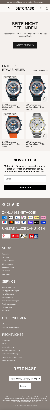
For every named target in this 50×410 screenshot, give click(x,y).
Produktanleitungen (9, 304)
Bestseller (5, 254)
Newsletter (6, 311)
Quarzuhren (6, 274)
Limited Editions (8, 261)
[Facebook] (3, 204)
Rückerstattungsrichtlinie (11, 350)
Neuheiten (5, 257)
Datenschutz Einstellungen (12, 357)
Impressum (6, 340)
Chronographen (7, 264)
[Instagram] (8, 204)
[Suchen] (9, 8)
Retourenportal (7, 297)
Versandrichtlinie (8, 347)
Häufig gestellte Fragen (10, 291)
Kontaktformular (8, 294)
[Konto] (41, 8)
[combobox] (25, 378)
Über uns (5, 324)
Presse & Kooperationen (10, 327)
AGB (4, 344)
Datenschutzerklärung (10, 354)
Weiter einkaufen (25, 45)
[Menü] (3, 8)
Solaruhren (6, 271)
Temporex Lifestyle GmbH (28, 406)
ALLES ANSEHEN (40, 70)
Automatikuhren (8, 267)
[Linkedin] (17, 204)
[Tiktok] (13, 204)
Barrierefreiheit (7, 307)
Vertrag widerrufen (8, 287)
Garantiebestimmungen (10, 301)
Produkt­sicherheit (8, 361)
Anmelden (25, 187)
